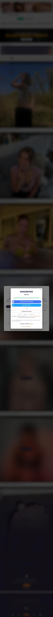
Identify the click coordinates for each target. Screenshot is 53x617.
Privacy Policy (38, 316)
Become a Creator (26, 326)
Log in (31, 323)
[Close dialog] (41, 290)
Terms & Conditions (30, 316)
